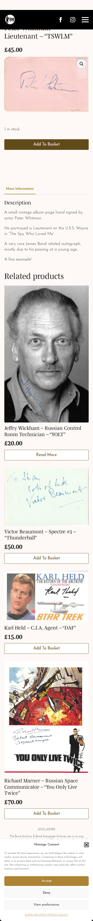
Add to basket (46, 144)
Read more (46, 455)
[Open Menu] (85, 19)
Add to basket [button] (46, 558)
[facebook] (60, 19)
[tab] (19, 188)
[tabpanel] (46, 231)
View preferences (46, 904)
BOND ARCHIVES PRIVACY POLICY (46, 915)
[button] (86, 845)
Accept (47, 881)
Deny (46, 893)
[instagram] (72, 19)
